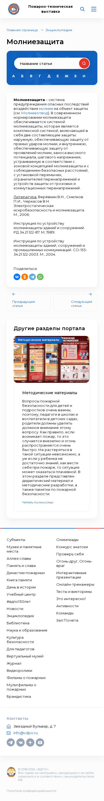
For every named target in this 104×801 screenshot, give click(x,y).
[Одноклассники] (24, 277)
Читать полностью (38, 502)
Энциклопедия (58, 30)
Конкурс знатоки (72, 547)
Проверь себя (70, 554)
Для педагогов (20, 649)
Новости (15, 608)
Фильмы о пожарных (26, 677)
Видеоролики (19, 670)
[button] (88, 76)
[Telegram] (32, 277)
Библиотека (18, 623)
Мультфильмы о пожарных (21, 687)
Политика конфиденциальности (31, 791)
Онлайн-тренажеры (75, 584)
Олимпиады (67, 539)
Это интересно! (71, 598)
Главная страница (22, 30)
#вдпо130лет (19, 601)
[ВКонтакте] (17, 277)
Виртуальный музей (25, 656)
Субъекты (16, 539)
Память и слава (21, 565)
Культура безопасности (20, 639)
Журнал (14, 663)
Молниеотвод (34, 113)
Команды (64, 613)
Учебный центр (21, 594)
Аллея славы (19, 558)
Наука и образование (27, 630)
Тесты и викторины (74, 591)
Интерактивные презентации (71, 575)
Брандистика (19, 696)
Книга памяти (19, 580)
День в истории (21, 587)
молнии (46, 108)
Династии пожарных (26, 573)
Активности (67, 606)
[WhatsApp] (40, 277)
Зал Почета (67, 620)
